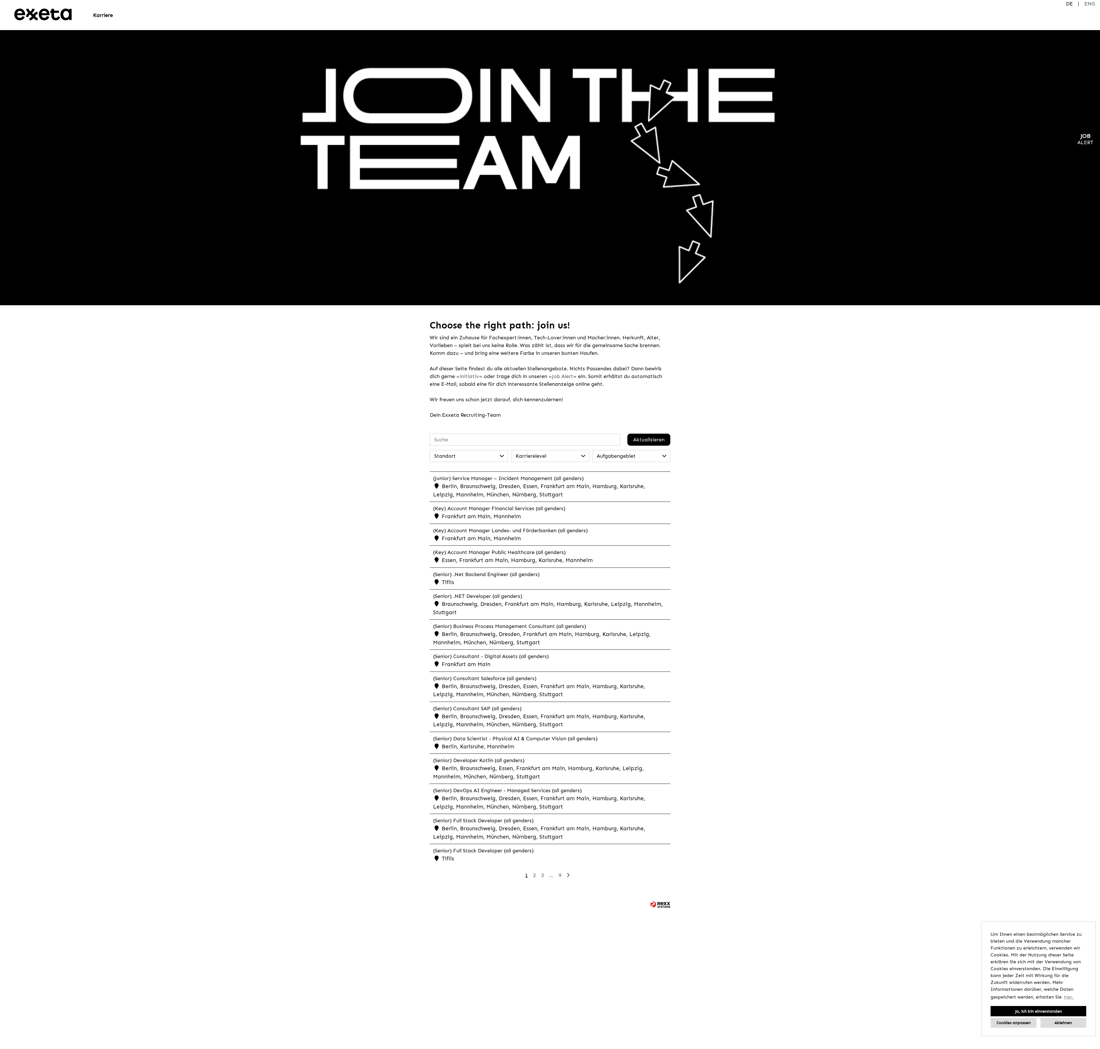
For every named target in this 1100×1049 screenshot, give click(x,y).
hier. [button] (1069, 997)
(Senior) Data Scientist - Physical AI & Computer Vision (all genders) (515, 738)
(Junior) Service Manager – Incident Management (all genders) (508, 478)
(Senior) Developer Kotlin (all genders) (479, 760)
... (551, 875)
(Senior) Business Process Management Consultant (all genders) (509, 626)
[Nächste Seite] (568, 875)
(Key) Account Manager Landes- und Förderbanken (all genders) (510, 530)
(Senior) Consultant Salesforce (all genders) (485, 678)
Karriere (103, 15)
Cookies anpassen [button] (1014, 1022)
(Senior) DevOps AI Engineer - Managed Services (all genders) (507, 790)
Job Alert (562, 376)
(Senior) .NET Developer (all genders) (477, 596)
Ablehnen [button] (1063, 1022)
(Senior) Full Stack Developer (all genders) (483, 820)
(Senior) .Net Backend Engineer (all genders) (486, 574)
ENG (1089, 4)
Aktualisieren (649, 440)
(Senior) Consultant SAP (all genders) (477, 708)
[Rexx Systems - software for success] (660, 905)
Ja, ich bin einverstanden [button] (1038, 1011)
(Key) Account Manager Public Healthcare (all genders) (499, 552)
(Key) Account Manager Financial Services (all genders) (499, 508)
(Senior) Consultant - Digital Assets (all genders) (491, 656)
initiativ (469, 376)
